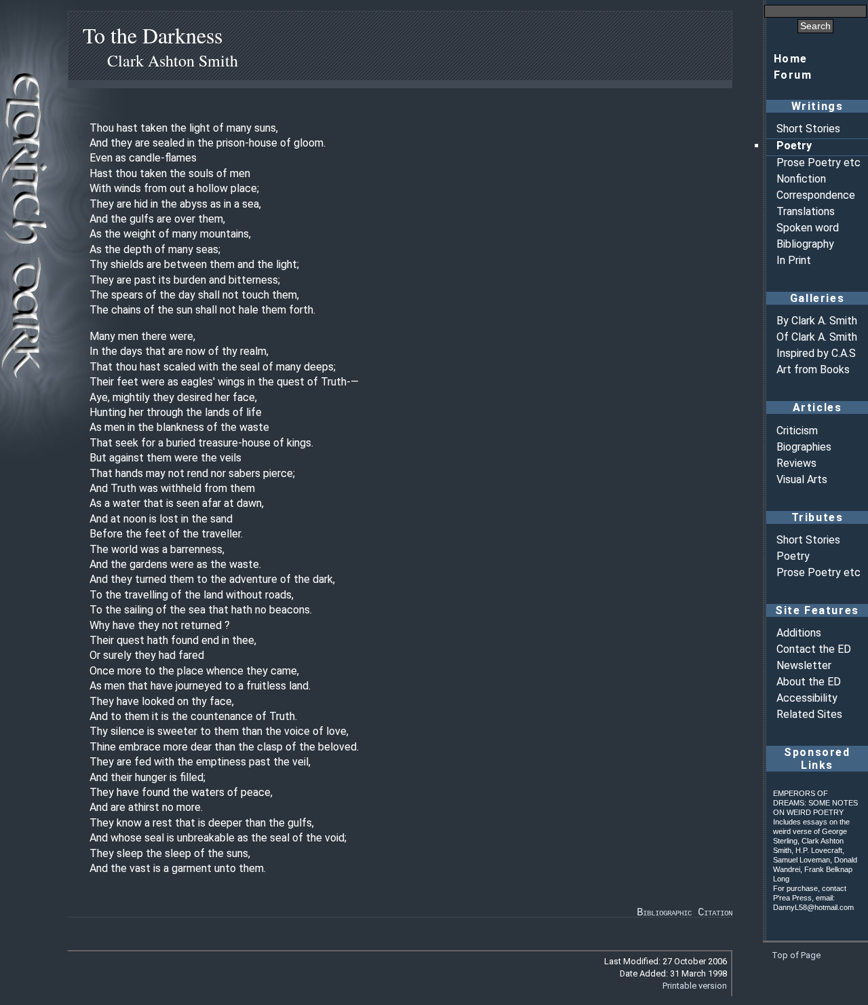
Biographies (803, 446)
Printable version (695, 986)
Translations (805, 211)
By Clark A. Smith (816, 320)
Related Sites (809, 714)
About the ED (808, 681)
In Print (793, 260)
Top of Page (796, 955)
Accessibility (806, 697)
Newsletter (803, 665)
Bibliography (805, 244)
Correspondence (815, 195)
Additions (798, 632)
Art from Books (813, 369)
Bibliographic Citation (684, 913)
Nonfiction (801, 178)
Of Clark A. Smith (816, 336)
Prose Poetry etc (818, 162)
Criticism (797, 430)
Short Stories (808, 128)
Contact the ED (813, 649)
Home (791, 58)
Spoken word (807, 227)
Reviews (796, 463)
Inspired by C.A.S (816, 353)
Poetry (794, 145)
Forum (793, 75)
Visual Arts (801, 479)
